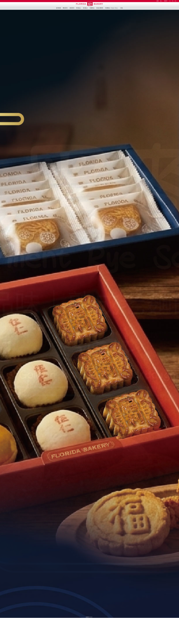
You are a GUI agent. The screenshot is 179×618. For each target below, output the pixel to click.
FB (172, 1)
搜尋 (158, 1)
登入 (161, 1)
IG (170, 1)
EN (175, 1)
